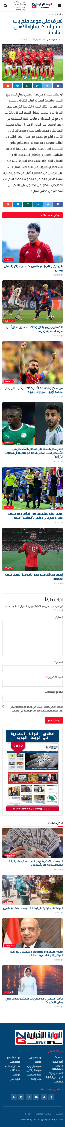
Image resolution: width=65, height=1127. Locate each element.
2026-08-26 (57, 869)
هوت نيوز (15, 1079)
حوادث (38, 1061)
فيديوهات (15, 1061)
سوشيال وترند (33, 1066)
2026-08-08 (57, 336)
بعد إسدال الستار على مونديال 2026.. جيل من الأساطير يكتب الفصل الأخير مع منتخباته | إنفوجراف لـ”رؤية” (34, 452)
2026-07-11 (57, 523)
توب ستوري (9, 320)
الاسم (58, 662)
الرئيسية (59, 1114)
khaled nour (26, 1120)
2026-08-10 (57, 275)
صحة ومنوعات (34, 1074)
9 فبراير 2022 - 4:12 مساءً (31, 39)
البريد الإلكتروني (54, 676)
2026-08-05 (57, 397)
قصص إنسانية (12, 1066)
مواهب (16, 1074)
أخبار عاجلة (9, 992)
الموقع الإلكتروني (54, 691)
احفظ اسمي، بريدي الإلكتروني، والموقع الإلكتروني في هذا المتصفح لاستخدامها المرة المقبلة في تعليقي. (36, 708)
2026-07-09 (57, 583)
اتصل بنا (28, 1114)
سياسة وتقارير (33, 1070)
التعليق (58, 617)
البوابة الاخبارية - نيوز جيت (47, 1120)
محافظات (8, 902)
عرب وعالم (36, 1079)
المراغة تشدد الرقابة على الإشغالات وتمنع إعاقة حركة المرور (33, 908)
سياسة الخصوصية (43, 1114)
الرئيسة (60, 14)
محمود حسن (52, 39)
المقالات (58, 1081)
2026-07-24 (57, 462)
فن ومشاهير (13, 1057)
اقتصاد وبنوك (10, 855)
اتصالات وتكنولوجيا (57, 1067)
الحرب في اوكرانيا (54, 1077)
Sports (51, 14)
